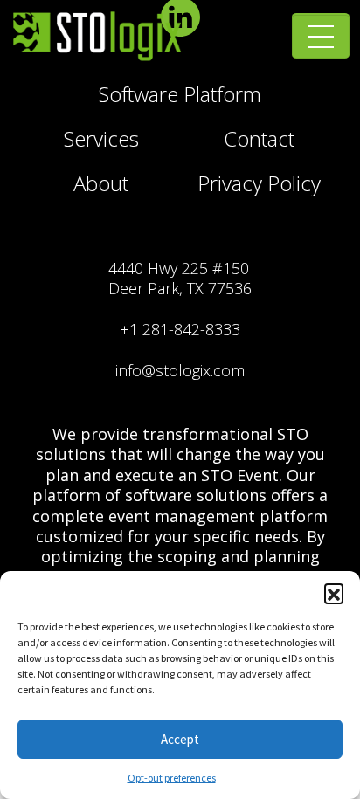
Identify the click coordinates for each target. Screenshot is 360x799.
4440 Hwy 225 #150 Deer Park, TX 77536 (180, 278)
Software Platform (180, 93)
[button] (334, 593)
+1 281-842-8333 (180, 329)
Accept (180, 739)
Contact (259, 138)
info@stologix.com (180, 370)
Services (101, 138)
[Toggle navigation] (321, 37)
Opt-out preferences (172, 777)
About (100, 183)
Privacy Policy (259, 183)
